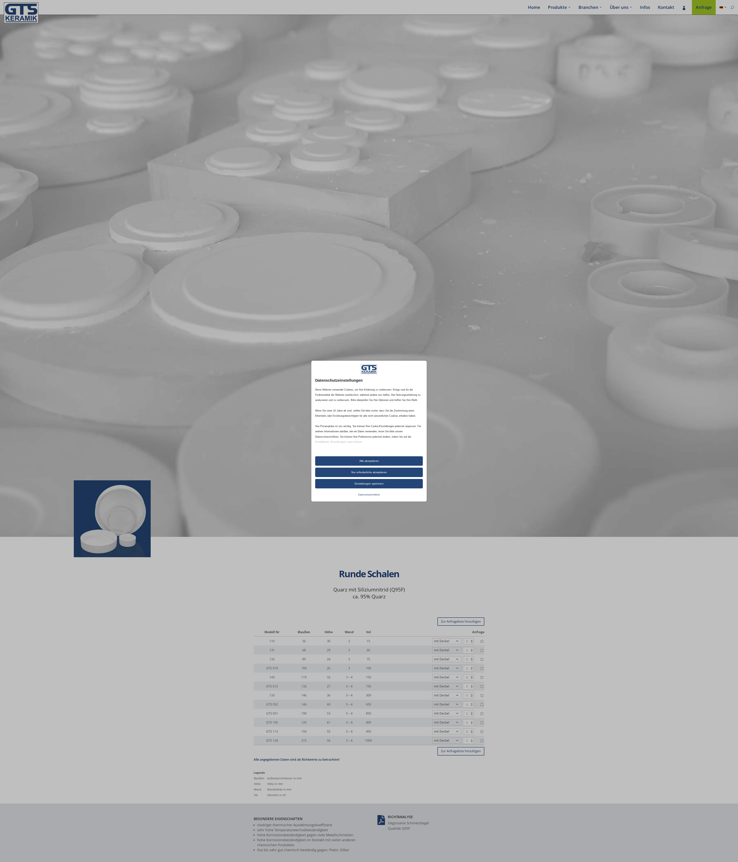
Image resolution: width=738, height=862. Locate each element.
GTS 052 (272, 704)
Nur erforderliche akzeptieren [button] (369, 472)
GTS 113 (272, 731)
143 (272, 677)
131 (272, 650)
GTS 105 (272, 722)
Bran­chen (588, 8)
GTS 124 (272, 740)
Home (534, 8)
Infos (645, 8)
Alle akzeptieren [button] (369, 460)
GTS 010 (272, 668)
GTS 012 (272, 686)
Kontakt (666, 8)
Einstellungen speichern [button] (369, 483)
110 (272, 641)
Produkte (557, 8)
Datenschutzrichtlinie (369, 494)
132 (272, 659)
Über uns (619, 8)
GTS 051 (272, 713)
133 (272, 695)
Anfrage (704, 8)
